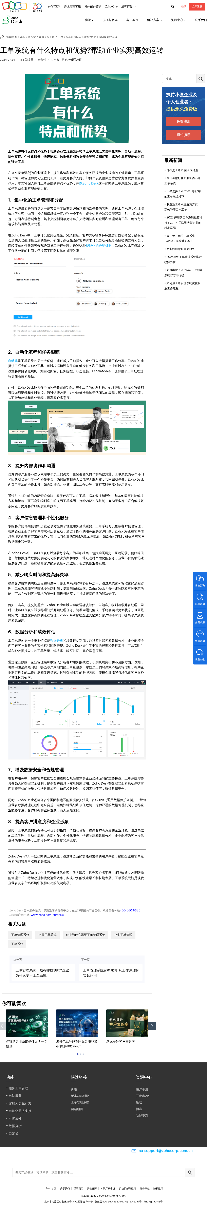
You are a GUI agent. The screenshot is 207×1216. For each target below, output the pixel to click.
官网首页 (11, 37)
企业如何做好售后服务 (181, 249)
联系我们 (201, 20)
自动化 (13, 361)
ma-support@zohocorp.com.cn (165, 1150)
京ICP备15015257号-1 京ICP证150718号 (141, 1201)
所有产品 (127, 6)
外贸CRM (54, 6)
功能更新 (142, 1115)
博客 (139, 1109)
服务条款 (145, 1188)
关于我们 (65, 1188)
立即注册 (197, 6)
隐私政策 (158, 1188)
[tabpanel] (27, 1029)
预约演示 (183, 135)
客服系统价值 (47, 37)
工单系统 (17, 944)
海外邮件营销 (92, 6)
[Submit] (189, 1172)
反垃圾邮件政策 (127, 1188)
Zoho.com (22, 7)
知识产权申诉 (108, 1188)
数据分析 (56, 640)
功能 (88, 20)
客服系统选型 (28, 37)
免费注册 (183, 121)
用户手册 (142, 1089)
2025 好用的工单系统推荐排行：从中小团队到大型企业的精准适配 (183, 222)
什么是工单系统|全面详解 (182, 170)
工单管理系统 (20, 935)
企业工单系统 (47, 935)
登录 (183, 6)
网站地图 (77, 1109)
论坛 (139, 1102)
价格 (74, 1089)
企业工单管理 (123, 935)
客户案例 (132, 20)
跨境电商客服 (72, 6)
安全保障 (92, 1188)
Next (152, 1026)
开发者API (143, 1096)
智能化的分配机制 (99, 246)
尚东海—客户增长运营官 (66, 59)
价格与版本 (110, 20)
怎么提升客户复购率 (120, 1041)
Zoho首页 (51, 1188)
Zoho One (111, 6)
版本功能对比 (80, 1096)
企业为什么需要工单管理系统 (85, 935)
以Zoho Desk (88, 183)
